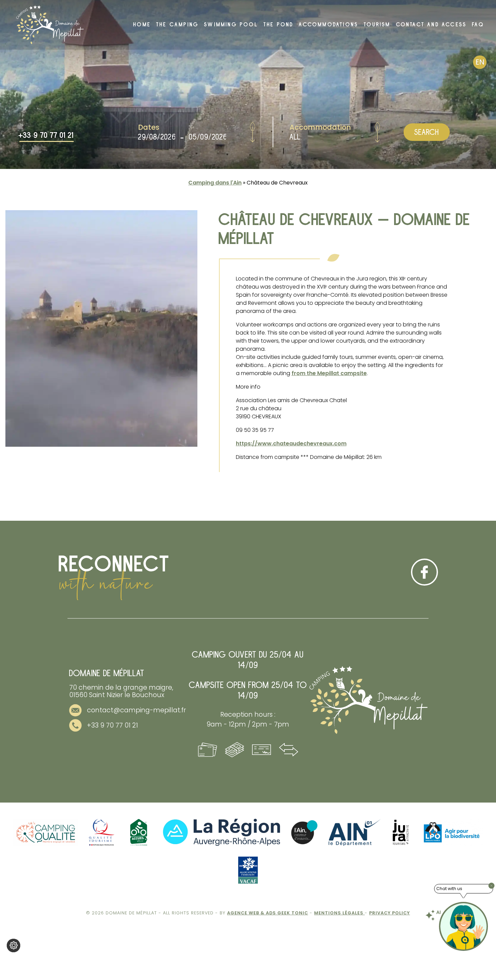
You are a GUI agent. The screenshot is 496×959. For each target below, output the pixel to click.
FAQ (478, 25)
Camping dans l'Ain (215, 183)
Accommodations (328, 25)
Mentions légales (339, 913)
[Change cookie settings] (13, 945)
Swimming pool (231, 25)
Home (142, 25)
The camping (177, 25)
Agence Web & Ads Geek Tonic (267, 913)
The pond (279, 25)
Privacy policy (389, 913)
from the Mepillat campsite (329, 373)
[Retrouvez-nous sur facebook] (424, 572)
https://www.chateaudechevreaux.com (291, 443)
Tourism (377, 25)
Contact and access (431, 25)
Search (426, 132)
